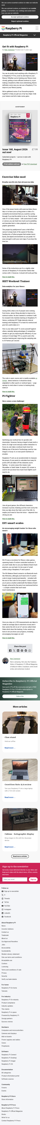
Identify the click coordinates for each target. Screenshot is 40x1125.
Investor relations (7, 929)
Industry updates (7, 1006)
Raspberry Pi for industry (10, 1000)
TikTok (6, 902)
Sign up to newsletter (11, 891)
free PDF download (30, 164)
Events (4, 1091)
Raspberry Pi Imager (9, 1061)
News (4, 926)
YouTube (7, 906)
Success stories (7, 1022)
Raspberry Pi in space (9, 1012)
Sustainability (6, 951)
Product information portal (10, 1076)
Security (4, 976)
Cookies (4, 963)
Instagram (7, 909)
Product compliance (8, 1003)
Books (4, 1114)
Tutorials (4, 991)
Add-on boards (7, 1037)
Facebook (7, 917)
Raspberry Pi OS (7, 1064)
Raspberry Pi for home (9, 988)
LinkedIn (7, 913)
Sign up (33, 879)
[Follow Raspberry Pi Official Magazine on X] (14, 650)
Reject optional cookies (20, 21)
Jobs (3, 945)
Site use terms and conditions (12, 957)
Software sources (8, 1079)
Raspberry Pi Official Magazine (15, 35)
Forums (4, 1088)
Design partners (7, 1018)
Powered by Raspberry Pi (10, 1015)
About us (5, 938)
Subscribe (20, 696)
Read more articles (20, 856)
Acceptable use (7, 960)
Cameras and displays (9, 1033)
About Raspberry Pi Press (10, 1108)
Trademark (5, 935)
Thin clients (5, 1009)
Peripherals (5, 1046)
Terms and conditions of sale (11, 970)
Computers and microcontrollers (12, 1030)
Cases (4, 1043)
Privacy (4, 973)
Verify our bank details (9, 979)
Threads (7, 898)
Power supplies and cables (11, 1040)
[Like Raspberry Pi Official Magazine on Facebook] (10, 650)
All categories (6, 1073)
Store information (7, 1099)
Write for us (6, 1117)
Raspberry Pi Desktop (9, 1058)
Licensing (5, 967)
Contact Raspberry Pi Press (11, 1121)
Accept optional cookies (20, 17)
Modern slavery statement (10, 954)
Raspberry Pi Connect (9, 1055)
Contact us (5, 932)
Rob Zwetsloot (9, 50)
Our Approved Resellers (10, 941)
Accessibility (6, 948)
